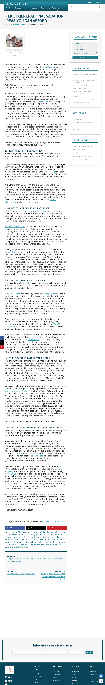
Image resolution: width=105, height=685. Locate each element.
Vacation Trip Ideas (81, 53)
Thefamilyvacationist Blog (80, 160)
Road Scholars (36, 455)
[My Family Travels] (9, 670)
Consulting (74, 680)
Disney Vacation (74, 676)
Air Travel (56, 671)
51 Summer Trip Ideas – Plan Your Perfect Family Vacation (85, 76)
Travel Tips (56, 680)
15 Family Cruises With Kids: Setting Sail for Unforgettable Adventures (85, 101)
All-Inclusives (75, 671)
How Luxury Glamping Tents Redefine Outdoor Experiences (84, 81)
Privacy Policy (94, 681)
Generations (33, 339)
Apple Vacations (12, 293)
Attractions (78, 43)
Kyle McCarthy (19, 24)
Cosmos (18, 453)
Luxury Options (18, 561)
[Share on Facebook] (2, 338)
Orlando (39, 559)
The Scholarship (38, 681)
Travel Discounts (38, 675)
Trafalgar (28, 443)
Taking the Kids (77, 153)
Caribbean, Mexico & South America (83, 122)
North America (31, 559)
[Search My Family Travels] (99, 7)
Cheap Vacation (52, 559)
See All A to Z (85, 57)
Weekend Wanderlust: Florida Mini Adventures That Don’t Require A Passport (83, 94)
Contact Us (93, 675)
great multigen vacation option (32, 211)
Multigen (10, 559)
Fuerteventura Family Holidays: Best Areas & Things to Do (84, 87)
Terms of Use (94, 678)
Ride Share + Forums (79, 150)
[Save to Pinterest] (2, 347)
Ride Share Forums (56, 676)
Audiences (77, 46)
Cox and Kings (11, 473)
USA (44, 559)
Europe (15, 559)
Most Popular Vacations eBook (82, 156)
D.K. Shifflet (45, 101)
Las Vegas (22, 559)
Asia (42, 8)
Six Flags (52, 171)
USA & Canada (77, 119)
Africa (48, 8)
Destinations (79, 50)
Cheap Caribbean (52, 293)
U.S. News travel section (52, 521)
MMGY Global (49, 67)
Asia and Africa (77, 129)
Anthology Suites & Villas (16, 391)
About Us (93, 671)
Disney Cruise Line (13, 252)
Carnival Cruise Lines (15, 226)
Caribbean (26, 8)
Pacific (54, 8)
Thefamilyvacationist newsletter (82, 146)
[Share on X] (2, 342)
